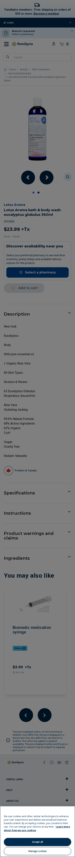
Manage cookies (37, 851)
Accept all (37, 842)
